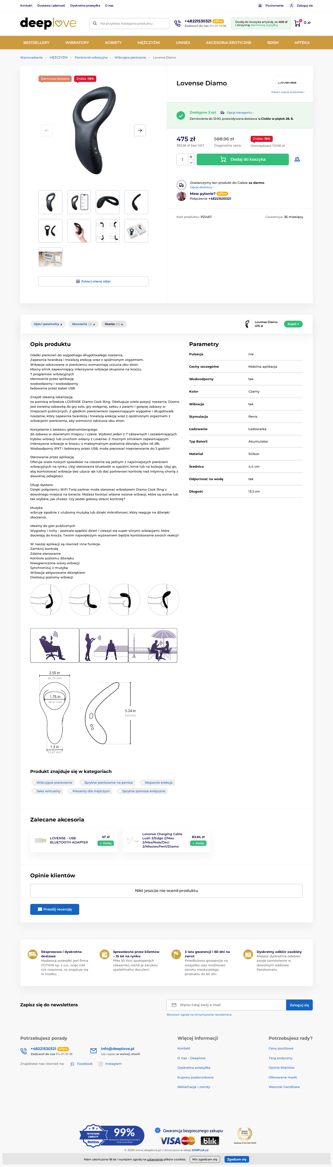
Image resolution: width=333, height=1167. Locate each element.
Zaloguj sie (305, 5)
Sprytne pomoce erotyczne (143, 791)
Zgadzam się (236, 1159)
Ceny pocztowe (281, 1048)
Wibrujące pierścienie (130, 57)
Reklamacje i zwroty (193, 1087)
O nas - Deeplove (191, 1058)
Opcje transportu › (240, 112)
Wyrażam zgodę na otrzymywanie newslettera (199, 1014)
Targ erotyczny (280, 1058)
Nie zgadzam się (204, 1159)
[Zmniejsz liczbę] (191, 162)
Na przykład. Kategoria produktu (126, 23)
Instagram (113, 1064)
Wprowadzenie (31, 57)
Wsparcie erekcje (159, 782)
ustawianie (155, 1159)
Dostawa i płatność (51, 5)
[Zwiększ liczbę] (191, 157)
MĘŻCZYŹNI (59, 57)
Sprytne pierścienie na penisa (108, 782)
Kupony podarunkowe (195, 1077)
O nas (109, 5)
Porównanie (274, 5)
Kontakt (26, 5)
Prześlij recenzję (57, 909)
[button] (140, 130)
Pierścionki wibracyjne (91, 57)
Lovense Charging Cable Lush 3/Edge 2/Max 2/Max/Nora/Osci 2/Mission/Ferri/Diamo (162, 840)
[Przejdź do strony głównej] (48, 24)
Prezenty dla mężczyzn (91, 791)
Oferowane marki (283, 1077)
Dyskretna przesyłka (85, 5)
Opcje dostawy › (202, 187)
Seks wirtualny (48, 791)
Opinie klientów (282, 1067)
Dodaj (107, 843)
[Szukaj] (94, 23)
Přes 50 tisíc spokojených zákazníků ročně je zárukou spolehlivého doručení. (135, 965)
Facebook (85, 1064)
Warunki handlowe (284, 1087)
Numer (182, 159)
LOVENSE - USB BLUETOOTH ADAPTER (69, 840)
